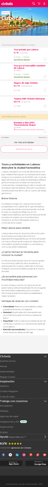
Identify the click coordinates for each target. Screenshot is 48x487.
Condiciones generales (12, 484)
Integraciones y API (9, 421)
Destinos (4, 386)
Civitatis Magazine (9, 391)
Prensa (3, 366)
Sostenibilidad (7, 371)
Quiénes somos (8, 361)
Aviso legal (22, 484)
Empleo (4, 432)
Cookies (40, 484)
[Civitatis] (7, 3)
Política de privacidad (31, 484)
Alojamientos (6, 427)
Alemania (5, 13)
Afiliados (4, 411)
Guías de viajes (7, 396)
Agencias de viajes (9, 416)
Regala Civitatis (7, 377)
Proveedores (6, 405)
